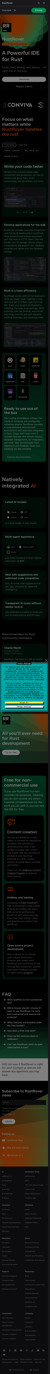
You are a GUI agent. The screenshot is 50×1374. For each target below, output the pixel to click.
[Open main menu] (44, 3)
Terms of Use (34, 692)
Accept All (24, 703)
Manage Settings (24, 707)
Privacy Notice (14, 692)
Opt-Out (40, 698)
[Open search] (39, 3)
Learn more (39, 679)
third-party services (30, 694)
